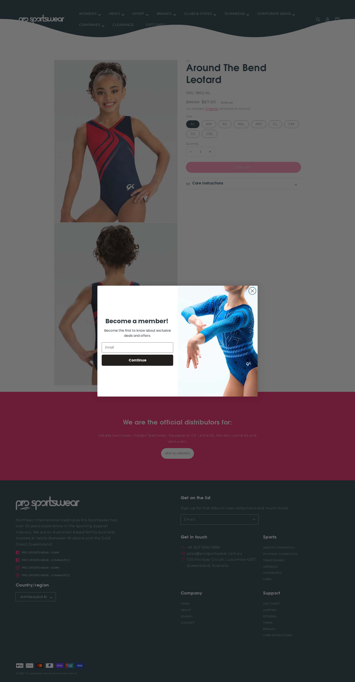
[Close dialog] (252, 290)
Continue (137, 360)
